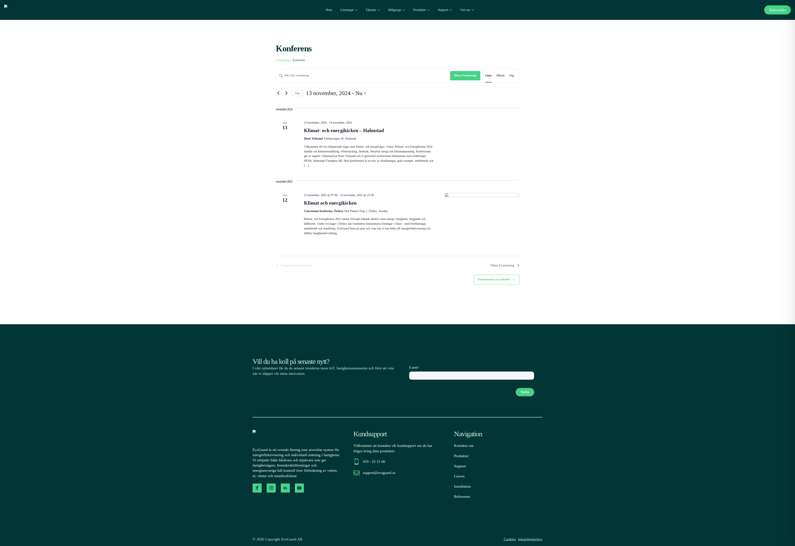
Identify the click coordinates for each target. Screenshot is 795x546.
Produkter (419, 10)
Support (443, 10)
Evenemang (282, 60)
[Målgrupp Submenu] (405, 10)
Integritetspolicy (530, 539)
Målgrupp (394, 10)
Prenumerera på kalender (494, 279)
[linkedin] (285, 488)
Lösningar (347, 10)
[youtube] (299, 488)
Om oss (465, 10)
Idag (297, 93)
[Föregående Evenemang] (278, 93)
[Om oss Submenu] (474, 10)
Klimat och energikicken (330, 203)
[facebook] (257, 488)
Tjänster (371, 10)
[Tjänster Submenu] (380, 10)
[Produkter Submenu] (430, 10)
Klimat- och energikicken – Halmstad (344, 130)
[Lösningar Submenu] (357, 10)
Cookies (510, 539)
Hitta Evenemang (465, 75)
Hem (329, 10)
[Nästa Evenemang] (286, 93)
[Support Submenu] (452, 10)
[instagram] (271, 488)
